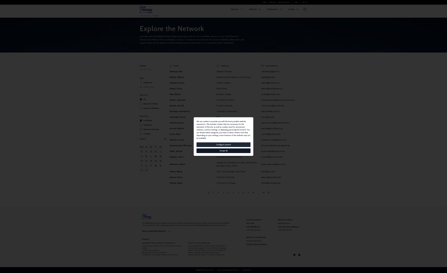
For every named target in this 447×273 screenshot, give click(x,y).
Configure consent (223, 145)
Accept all (224, 151)
